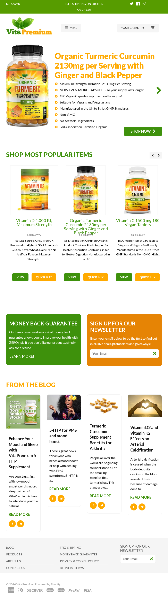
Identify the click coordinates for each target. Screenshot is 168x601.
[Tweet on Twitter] (20, 523)
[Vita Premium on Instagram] (144, 4)
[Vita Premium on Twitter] (131, 4)
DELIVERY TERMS (72, 568)
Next (158, 90)
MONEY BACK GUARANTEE (78, 554)
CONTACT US (15, 568)
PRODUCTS (14, 554)
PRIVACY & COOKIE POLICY (79, 561)
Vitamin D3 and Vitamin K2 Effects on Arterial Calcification (144, 438)
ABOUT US (13, 561)
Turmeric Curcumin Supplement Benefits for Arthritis (100, 437)
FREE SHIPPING (70, 547)
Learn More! (21, 356)
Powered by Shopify (47, 584)
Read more (19, 514)
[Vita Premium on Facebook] (138, 4)
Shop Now (141, 131)
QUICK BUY (44, 277)
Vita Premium (25, 584)
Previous (9, 90)
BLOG (10, 547)
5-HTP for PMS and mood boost (63, 436)
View (20, 277)
